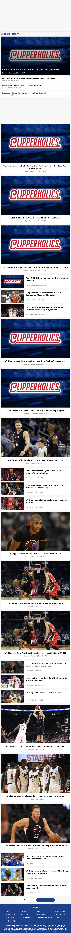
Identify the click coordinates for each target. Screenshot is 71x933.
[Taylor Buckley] (7, 95)
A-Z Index (58, 918)
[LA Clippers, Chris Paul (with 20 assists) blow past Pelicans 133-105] (35, 635)
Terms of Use (60, 914)
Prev (25, 900)
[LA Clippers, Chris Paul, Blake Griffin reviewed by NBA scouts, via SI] (35, 828)
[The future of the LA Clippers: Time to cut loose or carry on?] (35, 442)
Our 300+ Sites (60, 911)
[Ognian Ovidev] (30, 463)
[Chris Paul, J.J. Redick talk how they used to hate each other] (35, 889)
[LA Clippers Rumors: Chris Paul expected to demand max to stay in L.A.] (35, 667)
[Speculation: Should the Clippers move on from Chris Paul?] (35, 94)
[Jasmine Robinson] (9, 73)
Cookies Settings (11, 921)
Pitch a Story (25, 914)
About (8, 911)
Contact (38, 911)
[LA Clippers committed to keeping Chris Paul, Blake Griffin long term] (35, 874)
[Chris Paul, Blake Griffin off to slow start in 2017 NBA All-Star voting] (35, 488)
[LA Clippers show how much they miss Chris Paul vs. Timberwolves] (35, 343)
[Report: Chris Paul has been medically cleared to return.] (35, 281)
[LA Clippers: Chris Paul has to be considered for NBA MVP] (35, 536)
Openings (24, 911)
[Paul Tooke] (6, 80)
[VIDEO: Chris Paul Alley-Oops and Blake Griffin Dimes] (35, 200)
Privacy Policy (40, 914)
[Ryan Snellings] (7, 88)
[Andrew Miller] (31, 300)
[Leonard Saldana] (30, 271)
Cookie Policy (10, 918)
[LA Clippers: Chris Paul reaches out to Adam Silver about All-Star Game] (35, 249)
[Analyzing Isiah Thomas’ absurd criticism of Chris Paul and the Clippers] (35, 79)
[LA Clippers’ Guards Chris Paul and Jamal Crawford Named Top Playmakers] (35, 310)
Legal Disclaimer (26, 918)
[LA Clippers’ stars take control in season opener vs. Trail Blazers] (35, 728)
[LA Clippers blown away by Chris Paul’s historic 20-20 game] (35, 585)
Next (45, 900)
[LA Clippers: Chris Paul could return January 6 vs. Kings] (35, 503)
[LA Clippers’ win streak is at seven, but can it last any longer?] (35, 392)
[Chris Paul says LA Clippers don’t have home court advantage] (35, 778)
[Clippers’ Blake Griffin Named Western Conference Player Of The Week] (35, 296)
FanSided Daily (10, 914)
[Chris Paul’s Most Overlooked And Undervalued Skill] (35, 87)
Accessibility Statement (44, 918)
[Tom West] (29, 478)
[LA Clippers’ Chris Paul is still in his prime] (35, 696)
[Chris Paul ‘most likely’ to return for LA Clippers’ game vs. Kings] (35, 474)
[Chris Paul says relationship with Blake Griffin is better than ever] (35, 681)
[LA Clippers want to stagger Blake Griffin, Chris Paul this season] (35, 859)
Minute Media (13, 925)
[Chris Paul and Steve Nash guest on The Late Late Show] (35, 56)
